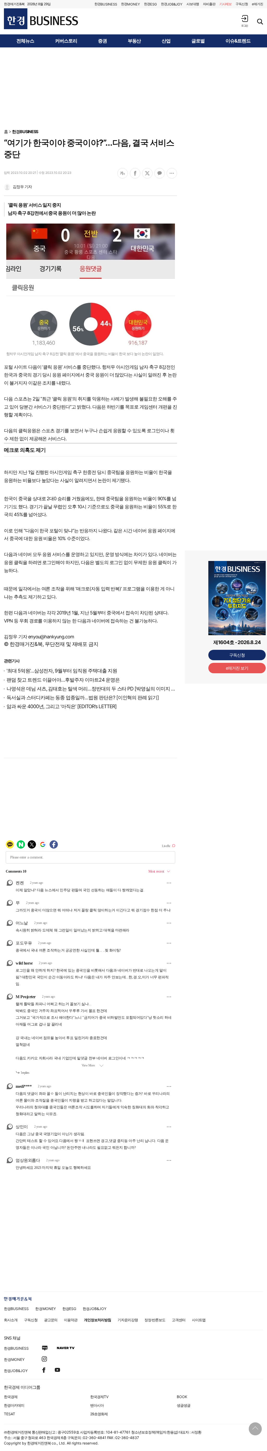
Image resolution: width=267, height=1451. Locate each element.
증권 (102, 41)
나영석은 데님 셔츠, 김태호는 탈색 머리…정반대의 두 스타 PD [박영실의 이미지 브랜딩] (97, 689)
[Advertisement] (133, 87)
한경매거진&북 (14, 4)
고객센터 (178, 1320)
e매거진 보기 (237, 668)
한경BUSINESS (25, 131)
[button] (244, 21)
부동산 (134, 41)
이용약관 (70, 1320)
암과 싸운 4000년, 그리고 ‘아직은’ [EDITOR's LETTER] (62, 706)
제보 (225, 4)
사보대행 (192, 4)
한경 (105, 4)
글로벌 (198, 41)
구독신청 (241, 4)
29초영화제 (99, 1414)
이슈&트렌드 (238, 41)
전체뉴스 (25, 41)
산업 (166, 41)
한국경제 (10, 1396)
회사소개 (10, 1320)
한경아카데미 (14, 1405)
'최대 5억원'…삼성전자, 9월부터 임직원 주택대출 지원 (62, 671)
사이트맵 (198, 1320)
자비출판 (209, 4)
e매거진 (257, 4)
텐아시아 (97, 1405)
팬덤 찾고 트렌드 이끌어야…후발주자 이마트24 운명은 (63, 680)
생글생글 (183, 1405)
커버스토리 (66, 41)
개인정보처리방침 (97, 1320)
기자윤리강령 (128, 1320)
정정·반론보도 (155, 1320)
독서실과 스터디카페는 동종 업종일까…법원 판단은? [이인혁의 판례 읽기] (83, 698)
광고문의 (51, 1320)
